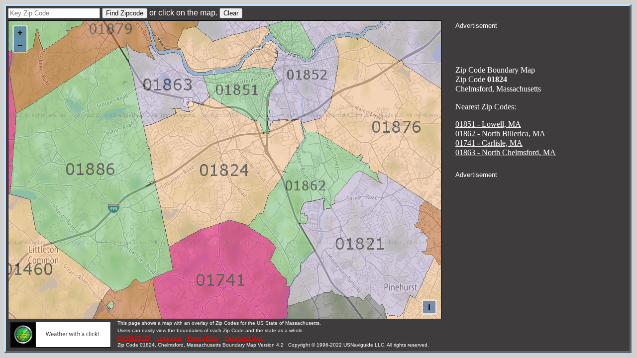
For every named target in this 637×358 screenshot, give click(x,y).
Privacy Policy (203, 338)
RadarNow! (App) (244, 338)
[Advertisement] (542, 42)
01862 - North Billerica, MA (500, 133)
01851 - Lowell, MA (488, 124)
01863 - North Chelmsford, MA (505, 152)
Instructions (168, 338)
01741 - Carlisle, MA (489, 143)
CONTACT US (133, 338)
